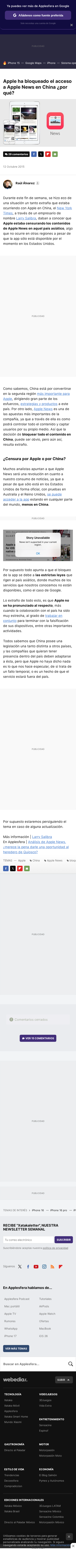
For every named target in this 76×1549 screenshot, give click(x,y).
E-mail (55, 154)
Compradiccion (13, 1486)
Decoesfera (11, 1480)
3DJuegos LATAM (50, 1505)
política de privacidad (55, 1247)
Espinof (43, 1430)
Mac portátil (11, 1306)
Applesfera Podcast (16, 1298)
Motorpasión (47, 1450)
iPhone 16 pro (59, 1210)
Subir (61, 1379)
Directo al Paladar (14, 1450)
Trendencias (11, 1475)
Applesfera (11, 1411)
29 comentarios (18, 154)
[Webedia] (15, 1382)
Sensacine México (50, 1511)
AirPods (44, 1306)
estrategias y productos (38, 404)
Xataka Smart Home (16, 1416)
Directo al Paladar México (19, 1522)
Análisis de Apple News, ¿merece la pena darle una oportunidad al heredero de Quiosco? (36, 847)
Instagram (44, 1266)
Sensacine (45, 1425)
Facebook (34, 154)
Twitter (41, 154)
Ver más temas (16, 1348)
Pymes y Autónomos (51, 1480)
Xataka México (13, 1505)
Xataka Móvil (11, 1405)
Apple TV (10, 1313)
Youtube (36, 1266)
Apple (22, 860)
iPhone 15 (14, 62)
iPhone (51, 62)
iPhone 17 (10, 1336)
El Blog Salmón (48, 1475)
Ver (40, 1038)
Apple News (43, 409)
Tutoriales (45, 1298)
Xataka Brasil (11, 1511)
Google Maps (33, 62)
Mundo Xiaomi (12, 1422)
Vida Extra (45, 1405)
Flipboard (48, 154)
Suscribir (64, 1239)
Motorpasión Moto (50, 1455)
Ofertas (44, 1321)
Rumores (9, 1321)
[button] (27, 183)
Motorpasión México (51, 1522)
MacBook (45, 1328)
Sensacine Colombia (51, 1516)
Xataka (8, 1400)
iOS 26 (43, 1336)
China (36, 860)
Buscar (70, 1363)
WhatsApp (11, 1328)
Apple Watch (47, 1313)
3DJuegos (45, 1400)
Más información (60, 1545)
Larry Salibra (26, 218)
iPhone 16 (38, 1210)
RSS (52, 1266)
